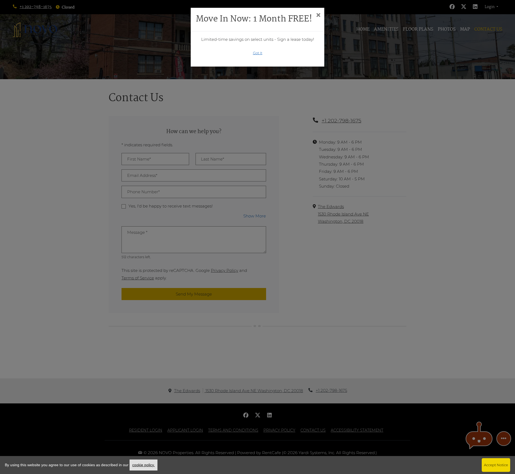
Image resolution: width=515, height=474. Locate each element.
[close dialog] (318, 15)
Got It (257, 53)
